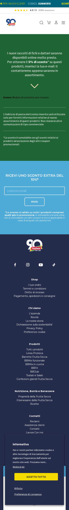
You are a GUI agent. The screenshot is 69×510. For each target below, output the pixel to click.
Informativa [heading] (21, 444)
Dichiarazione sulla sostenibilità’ (34, 324)
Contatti (34, 428)
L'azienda (34, 313)
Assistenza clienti (35, 425)
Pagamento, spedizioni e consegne (34, 296)
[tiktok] (54, 264)
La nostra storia (34, 320)
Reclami (34, 421)
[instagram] (27, 264)
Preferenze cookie (34, 332)
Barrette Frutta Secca (34, 356)
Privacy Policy (34, 328)
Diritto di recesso (34, 292)
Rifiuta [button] (18, 488)
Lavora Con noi (34, 432)
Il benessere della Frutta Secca (34, 400)
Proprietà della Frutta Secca (34, 396)
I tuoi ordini (34, 284)
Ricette (34, 403)
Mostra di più (18, 467)
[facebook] (15, 264)
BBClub (34, 371)
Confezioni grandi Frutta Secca (34, 379)
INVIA (34, 201)
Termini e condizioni (34, 288)
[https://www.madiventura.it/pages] (10, 22)
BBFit (34, 367)
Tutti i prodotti (34, 349)
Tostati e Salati (34, 375)
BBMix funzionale (34, 360)
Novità (34, 317)
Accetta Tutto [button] (36, 476)
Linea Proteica (34, 353)
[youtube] (41, 264)
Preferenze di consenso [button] (28, 494)
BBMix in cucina (34, 364)
